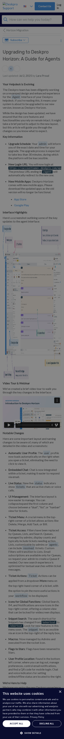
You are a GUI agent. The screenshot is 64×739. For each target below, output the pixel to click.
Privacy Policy (37, 716)
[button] (32, 733)
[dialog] (32, 713)
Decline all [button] (46, 723)
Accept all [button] (16, 723)
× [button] (60, 691)
